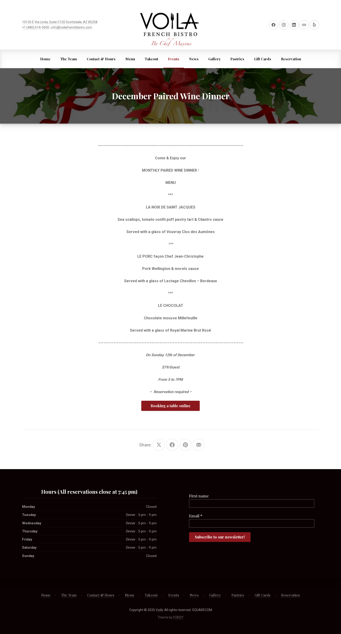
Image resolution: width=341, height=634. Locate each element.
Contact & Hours (101, 59)
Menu (130, 59)
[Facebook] (273, 24)
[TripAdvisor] (304, 24)
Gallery (214, 59)
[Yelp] (314, 24)
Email (195, 515)
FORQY (178, 617)
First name (199, 495)
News (194, 59)
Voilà (159, 610)
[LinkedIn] (294, 24)
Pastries (237, 59)
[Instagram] (283, 24)
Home (45, 59)
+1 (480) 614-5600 (35, 27)
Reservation (291, 59)
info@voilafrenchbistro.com (71, 27)
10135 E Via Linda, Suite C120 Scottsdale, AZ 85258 (59, 22)
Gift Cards (262, 59)
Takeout (151, 59)
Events (173, 59)
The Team (68, 59)
